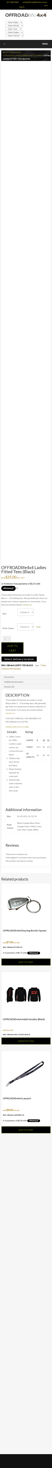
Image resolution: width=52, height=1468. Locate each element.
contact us (27, 604)
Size (4, 613)
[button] (45, 44)
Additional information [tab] (13, 682)
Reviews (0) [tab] (9, 687)
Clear (38, 627)
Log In (21, 7)
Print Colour (8, 628)
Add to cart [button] (26, 962)
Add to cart (12, 648)
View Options (26, 1041)
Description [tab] (9, 677)
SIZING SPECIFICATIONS (17, 727)
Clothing (37, 55)
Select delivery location (19, 659)
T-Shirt (43, 665)
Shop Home (8, 52)
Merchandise (24, 55)
